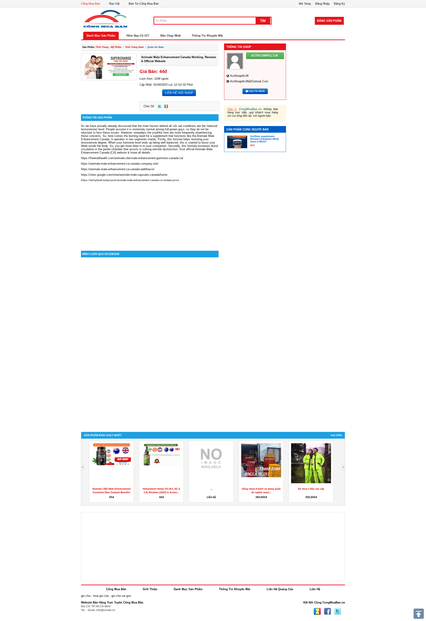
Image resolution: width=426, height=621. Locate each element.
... (211, 488)
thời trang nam (134, 47)
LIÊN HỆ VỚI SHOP (179, 93)
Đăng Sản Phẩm (329, 20)
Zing (166, 106)
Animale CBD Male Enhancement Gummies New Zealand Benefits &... (111, 492)
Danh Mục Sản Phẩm (101, 35)
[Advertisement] (150, 213)
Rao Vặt (114, 3)
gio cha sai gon (121, 595)
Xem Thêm (336, 435)
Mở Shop (305, 3)
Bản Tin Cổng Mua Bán (144, 3)
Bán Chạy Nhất (170, 35)
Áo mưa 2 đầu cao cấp (311, 488)
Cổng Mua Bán (90, 3)
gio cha (85, 595)
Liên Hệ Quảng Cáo (280, 589)
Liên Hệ (315, 589)
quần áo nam (155, 47)
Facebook (327, 611)
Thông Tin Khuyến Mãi (207, 35)
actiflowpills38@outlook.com (249, 81)
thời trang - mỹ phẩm (108, 47)
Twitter (159, 106)
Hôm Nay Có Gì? (137, 35)
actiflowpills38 (239, 75)
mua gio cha (101, 595)
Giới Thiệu (150, 589)
